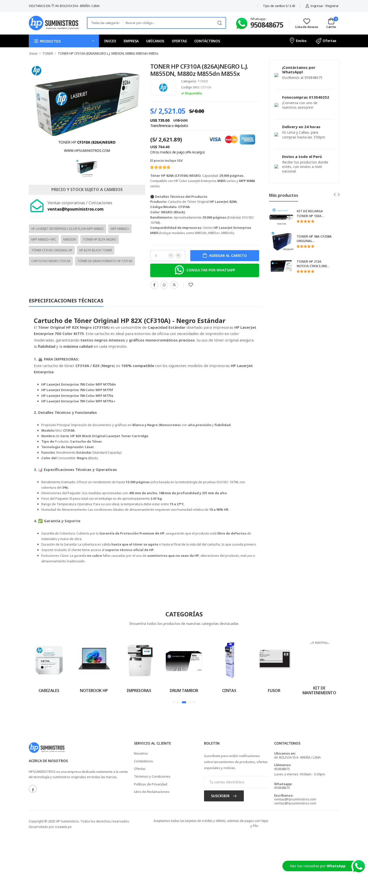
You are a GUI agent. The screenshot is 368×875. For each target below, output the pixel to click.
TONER (202, 81)
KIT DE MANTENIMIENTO (319, 690)
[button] (64, 41)
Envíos (301, 40)
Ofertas (329, 40)
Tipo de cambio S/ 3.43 (279, 6)
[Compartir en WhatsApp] (164, 285)
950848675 (266, 25)
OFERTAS (179, 41)
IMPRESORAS (139, 690)
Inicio (33, 53)
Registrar (332, 6)
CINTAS (229, 690)
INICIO (110, 41)
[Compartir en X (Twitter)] (174, 285)
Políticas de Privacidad (150, 784)
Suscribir (221, 795)
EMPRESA (131, 41)
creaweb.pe (63, 827)
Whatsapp (258, 19)
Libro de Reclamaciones (151, 791)
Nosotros (141, 753)
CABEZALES (49, 690)
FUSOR (274, 690)
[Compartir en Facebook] (154, 285)
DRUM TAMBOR (184, 690)
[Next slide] (339, 195)
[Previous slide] (335, 195)
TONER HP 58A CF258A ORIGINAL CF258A (314, 241)
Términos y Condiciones (152, 776)
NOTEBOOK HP (94, 690)
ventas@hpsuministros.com (295, 799)
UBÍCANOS (155, 41)
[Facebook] (33, 789)
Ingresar (316, 6)
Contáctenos (143, 761)
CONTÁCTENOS (207, 41)
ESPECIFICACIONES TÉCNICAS (66, 300)
